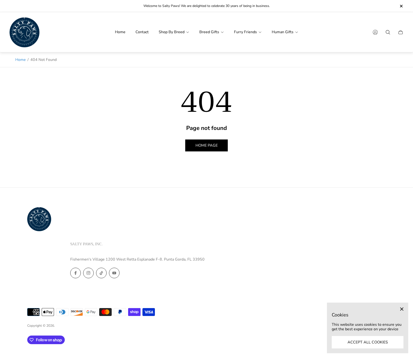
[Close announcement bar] (401, 6)
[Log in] (375, 32)
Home (20, 59)
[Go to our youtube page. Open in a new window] (114, 273)
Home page (207, 145)
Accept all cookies (368, 342)
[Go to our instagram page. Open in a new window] (88, 273)
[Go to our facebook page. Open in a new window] (75, 273)
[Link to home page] (39, 219)
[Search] (388, 32)
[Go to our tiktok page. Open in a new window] (101, 273)
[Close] (402, 309)
